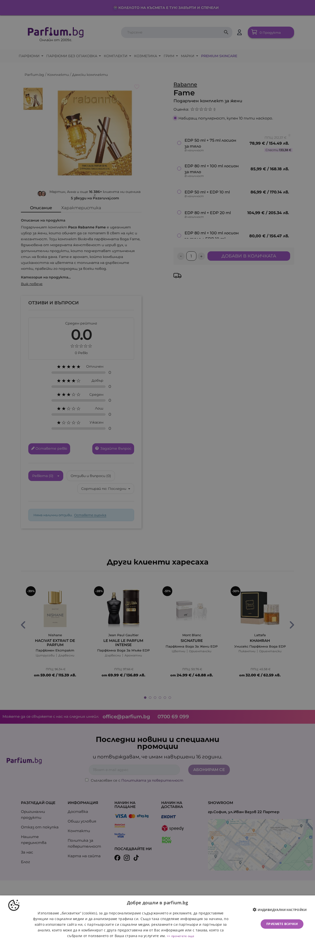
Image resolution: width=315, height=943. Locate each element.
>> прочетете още (180, 936)
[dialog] (157, 919)
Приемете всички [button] (282, 924)
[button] (281, 910)
